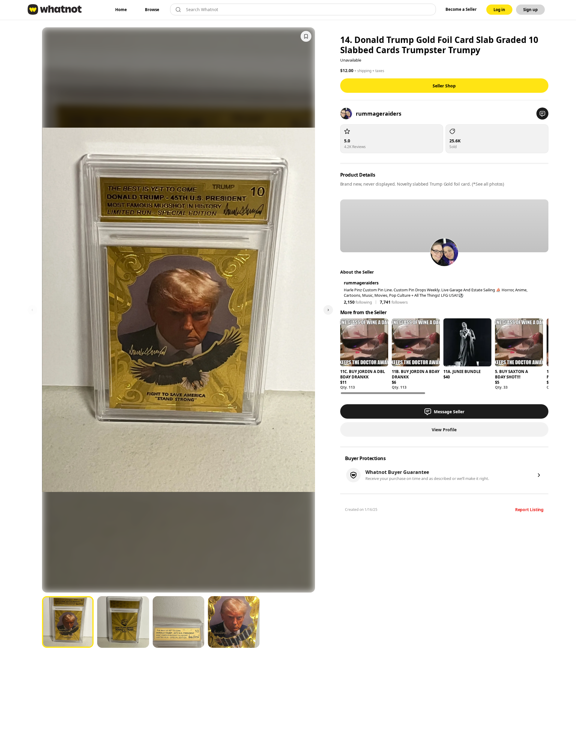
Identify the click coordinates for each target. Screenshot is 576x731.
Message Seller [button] (449, 411)
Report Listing (529, 509)
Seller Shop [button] (444, 86)
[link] (121, 10)
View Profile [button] (444, 429)
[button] (542, 114)
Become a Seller (461, 9)
